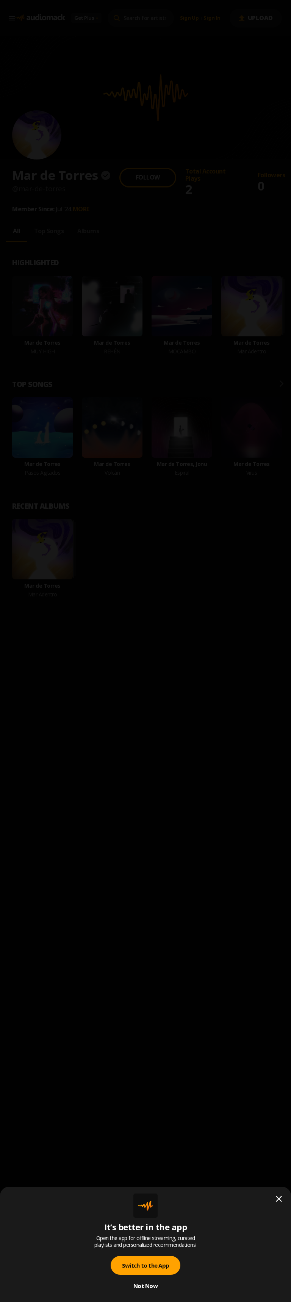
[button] (145, 651)
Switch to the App (145, 1265)
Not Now (145, 1286)
